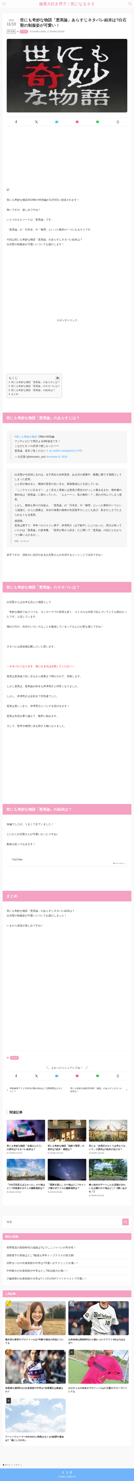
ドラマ (24, 32)
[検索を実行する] (125, 1222)
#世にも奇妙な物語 (26, 436)
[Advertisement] (67, 154)
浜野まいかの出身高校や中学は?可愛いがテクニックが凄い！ (43, 1263)
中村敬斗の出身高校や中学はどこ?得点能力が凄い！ (37, 1270)
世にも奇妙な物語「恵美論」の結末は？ (33, 390)
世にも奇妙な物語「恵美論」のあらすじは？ (35, 382)
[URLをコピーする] (117, 122)
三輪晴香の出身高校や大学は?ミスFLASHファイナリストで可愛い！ (47, 1278)
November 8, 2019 (56, 456)
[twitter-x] (67, 1472)
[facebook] (63, 1472)
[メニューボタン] (4, 4)
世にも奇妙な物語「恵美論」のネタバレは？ (35, 386)
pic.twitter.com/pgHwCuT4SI (65, 450)
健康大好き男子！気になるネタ (67, 4)
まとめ (14, 394)
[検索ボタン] (130, 4)
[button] (16, 122)
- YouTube (17, 859)
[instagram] (70, 1472)
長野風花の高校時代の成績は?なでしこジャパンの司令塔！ (41, 1247)
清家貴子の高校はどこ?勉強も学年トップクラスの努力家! (40, 1255)
